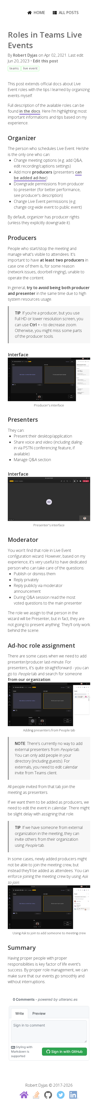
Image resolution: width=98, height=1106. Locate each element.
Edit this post (45, 61)
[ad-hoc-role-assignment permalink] (5, 645)
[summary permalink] (5, 948)
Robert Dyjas (25, 55)
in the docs (29, 111)
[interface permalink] (5, 354)
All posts (68, 12)
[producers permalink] (5, 238)
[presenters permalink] (5, 419)
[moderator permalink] (5, 540)
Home (39, 12)
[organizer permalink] (5, 138)
